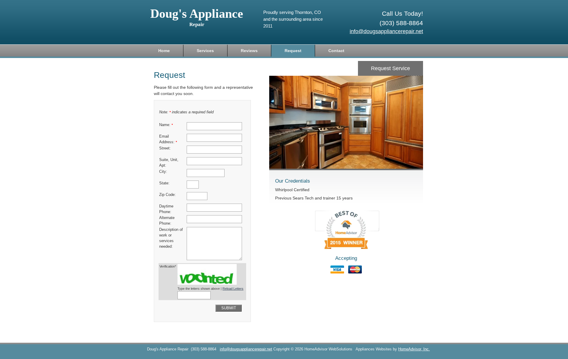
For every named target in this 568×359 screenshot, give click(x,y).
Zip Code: (167, 195)
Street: (165, 148)
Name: (166, 125)
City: (163, 172)
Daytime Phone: (166, 209)
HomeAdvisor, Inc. (414, 349)
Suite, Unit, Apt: (168, 163)
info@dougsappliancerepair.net (386, 31)
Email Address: (168, 139)
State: (164, 183)
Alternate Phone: (167, 221)
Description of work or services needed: (171, 238)
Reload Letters (232, 288)
